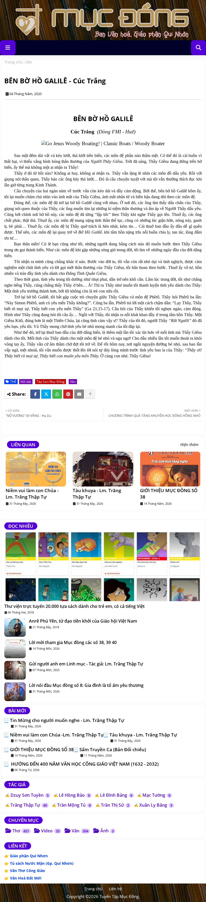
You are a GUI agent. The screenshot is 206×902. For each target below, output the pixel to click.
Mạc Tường (156, 795)
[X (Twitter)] (46, 394)
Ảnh (107, 831)
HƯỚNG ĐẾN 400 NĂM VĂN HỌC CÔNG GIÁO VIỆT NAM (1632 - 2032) (84, 764)
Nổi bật (25, 381)
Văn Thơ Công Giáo (27, 870)
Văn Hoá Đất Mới (25, 878)
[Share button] (90, 394)
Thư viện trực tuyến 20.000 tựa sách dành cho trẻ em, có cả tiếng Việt (74, 606)
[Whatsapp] (57, 394)
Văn (28, 62)
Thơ (20, 831)
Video (50, 831)
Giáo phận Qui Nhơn (29, 855)
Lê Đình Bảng (116, 795)
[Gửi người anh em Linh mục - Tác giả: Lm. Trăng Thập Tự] (15, 670)
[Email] (79, 394)
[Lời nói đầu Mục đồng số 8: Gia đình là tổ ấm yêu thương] (15, 691)
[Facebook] (35, 394)
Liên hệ (115, 888)
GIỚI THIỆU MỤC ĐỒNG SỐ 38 (168, 493)
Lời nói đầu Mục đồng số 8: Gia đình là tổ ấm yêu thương (86, 685)
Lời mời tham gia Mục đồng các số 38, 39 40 (73, 642)
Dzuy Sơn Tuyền (29, 795)
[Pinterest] (68, 394)
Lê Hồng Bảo (74, 795)
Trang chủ (13, 62)
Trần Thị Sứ (115, 805)
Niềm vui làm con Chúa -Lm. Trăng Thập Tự (32, 493)
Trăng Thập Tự (28, 805)
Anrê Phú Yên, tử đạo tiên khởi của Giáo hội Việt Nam (83, 621)
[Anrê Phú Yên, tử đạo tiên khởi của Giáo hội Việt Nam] (15, 627)
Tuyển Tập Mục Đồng (119, 896)
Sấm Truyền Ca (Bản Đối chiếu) (112, 750)
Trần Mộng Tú (74, 805)
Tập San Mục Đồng (50, 381)
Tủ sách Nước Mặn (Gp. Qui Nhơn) (41, 863)
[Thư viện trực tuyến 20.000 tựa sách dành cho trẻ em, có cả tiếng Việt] (103, 566)
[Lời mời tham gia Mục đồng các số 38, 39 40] (15, 648)
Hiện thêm (189, 444)
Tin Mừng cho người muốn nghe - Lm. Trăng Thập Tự (67, 720)
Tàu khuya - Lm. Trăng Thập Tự (97, 493)
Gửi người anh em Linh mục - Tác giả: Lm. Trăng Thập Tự (86, 664)
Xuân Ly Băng (155, 805)
